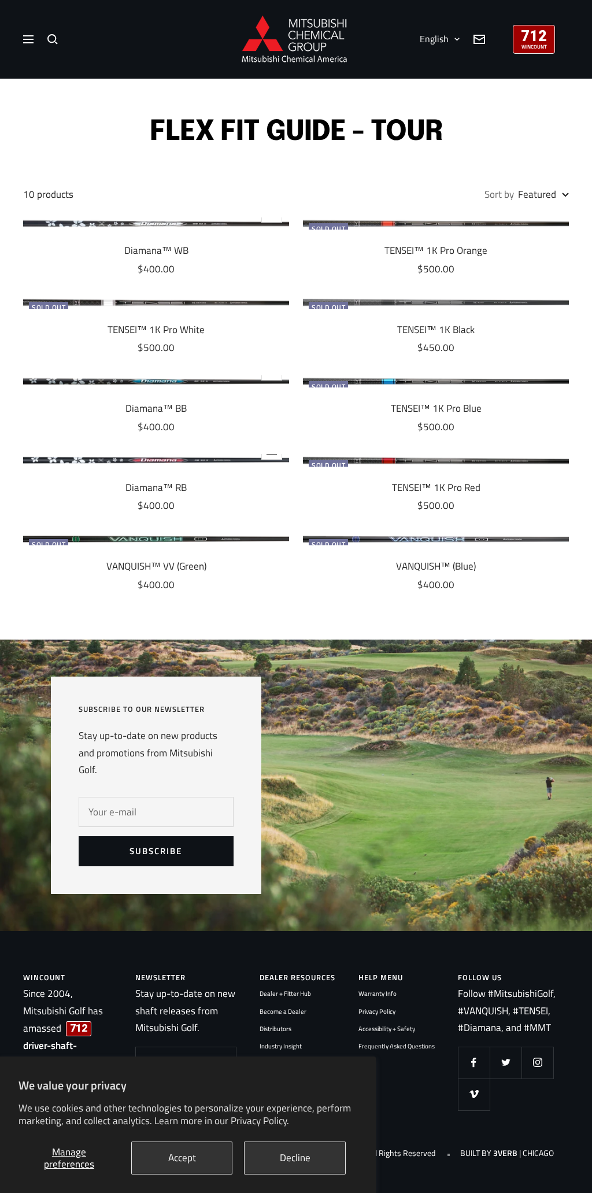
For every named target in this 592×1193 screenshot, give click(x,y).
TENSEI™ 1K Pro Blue (436, 408)
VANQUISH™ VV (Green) (156, 566)
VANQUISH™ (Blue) (436, 566)
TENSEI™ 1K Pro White (156, 330)
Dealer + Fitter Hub (285, 993)
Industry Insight (281, 1046)
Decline (295, 1157)
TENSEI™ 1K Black (436, 330)
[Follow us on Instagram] (537, 1062)
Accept (182, 1157)
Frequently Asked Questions (396, 1046)
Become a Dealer (283, 1011)
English (434, 39)
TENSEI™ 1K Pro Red (436, 488)
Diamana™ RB (156, 488)
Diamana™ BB (156, 408)
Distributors (275, 1028)
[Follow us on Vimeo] (474, 1094)
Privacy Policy (376, 1011)
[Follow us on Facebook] (474, 1062)
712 (534, 35)
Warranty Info (377, 993)
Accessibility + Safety (386, 1028)
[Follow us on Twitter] (505, 1062)
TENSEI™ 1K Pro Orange (435, 250)
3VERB (505, 1153)
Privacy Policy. (260, 1120)
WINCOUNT (534, 46)
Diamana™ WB (156, 250)
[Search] (52, 39)
